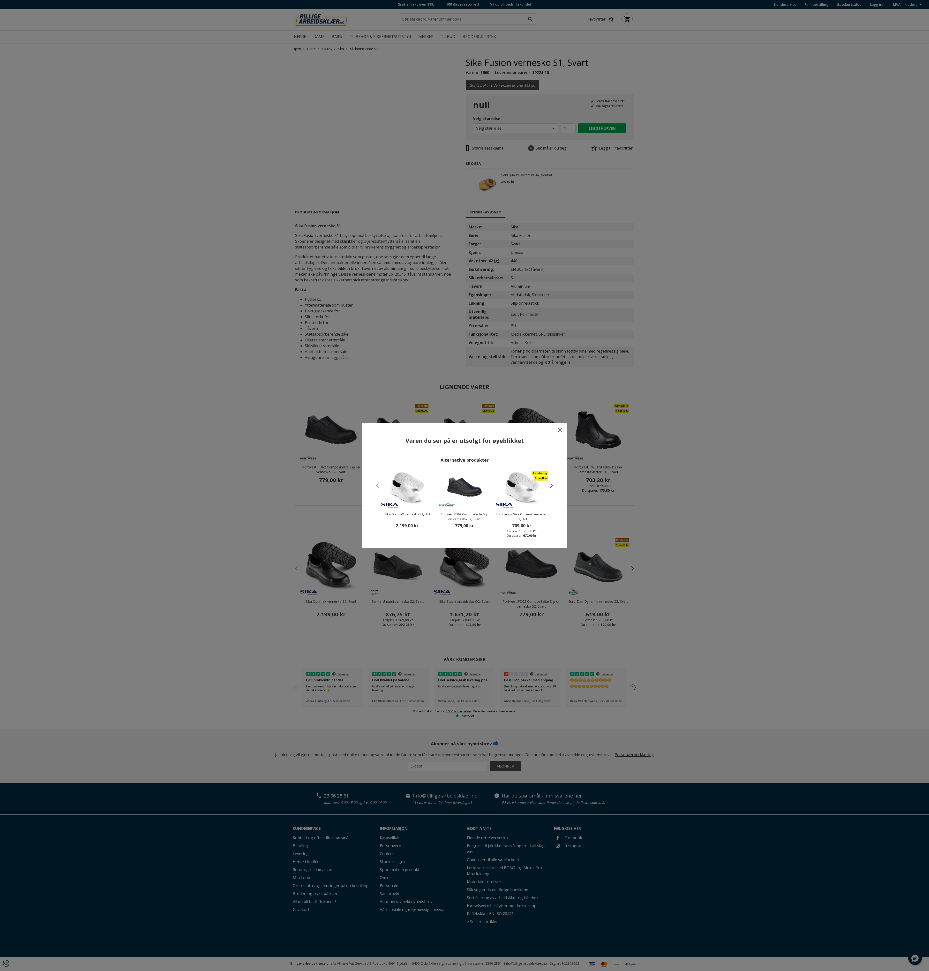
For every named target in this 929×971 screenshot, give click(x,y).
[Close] (560, 430)
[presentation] (549, 485)
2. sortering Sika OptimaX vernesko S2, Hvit (521, 516)
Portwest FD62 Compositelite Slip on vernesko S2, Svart (464, 516)
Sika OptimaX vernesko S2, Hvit (407, 514)
